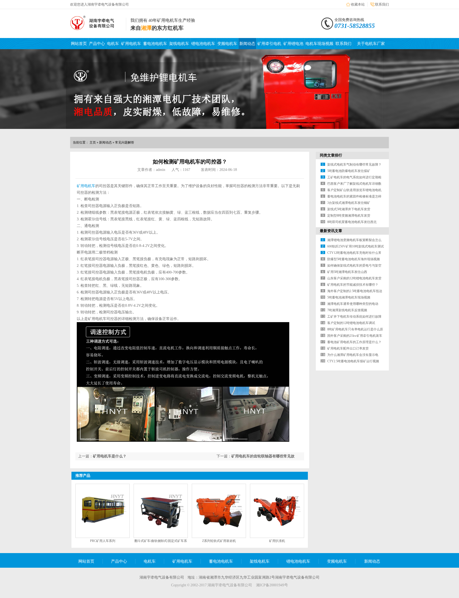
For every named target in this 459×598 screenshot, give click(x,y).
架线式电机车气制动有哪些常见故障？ (354, 164)
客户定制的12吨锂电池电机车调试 (351, 323)
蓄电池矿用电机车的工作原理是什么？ (354, 342)
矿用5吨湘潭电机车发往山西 (347, 272)
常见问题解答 (124, 142)
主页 (93, 142)
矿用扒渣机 (277, 541)
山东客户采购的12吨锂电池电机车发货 (354, 278)
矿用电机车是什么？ (109, 456)
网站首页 (79, 43)
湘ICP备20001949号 (272, 585)
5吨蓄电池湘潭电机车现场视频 (348, 297)
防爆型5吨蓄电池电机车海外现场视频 (353, 259)
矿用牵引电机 (269, 43)
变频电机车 (227, 43)
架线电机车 (179, 43)
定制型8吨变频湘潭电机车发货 (348, 215)
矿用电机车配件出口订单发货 (348, 348)
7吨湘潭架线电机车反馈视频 (347, 310)
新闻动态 (247, 43)
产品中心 (97, 43)
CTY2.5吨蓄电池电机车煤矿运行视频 (353, 361)
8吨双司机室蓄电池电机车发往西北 (352, 222)
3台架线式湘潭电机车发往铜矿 (348, 203)
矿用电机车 (131, 43)
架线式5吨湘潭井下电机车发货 (348, 209)
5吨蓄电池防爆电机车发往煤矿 (348, 171)
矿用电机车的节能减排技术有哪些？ (352, 285)
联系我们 (382, 4)
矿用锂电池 (293, 43)
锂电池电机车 (203, 43)
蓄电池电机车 (155, 43)
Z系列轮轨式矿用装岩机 (219, 541)
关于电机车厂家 (371, 43)
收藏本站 (358, 4)
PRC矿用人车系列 (102, 541)
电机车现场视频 (319, 43)
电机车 (113, 43)
